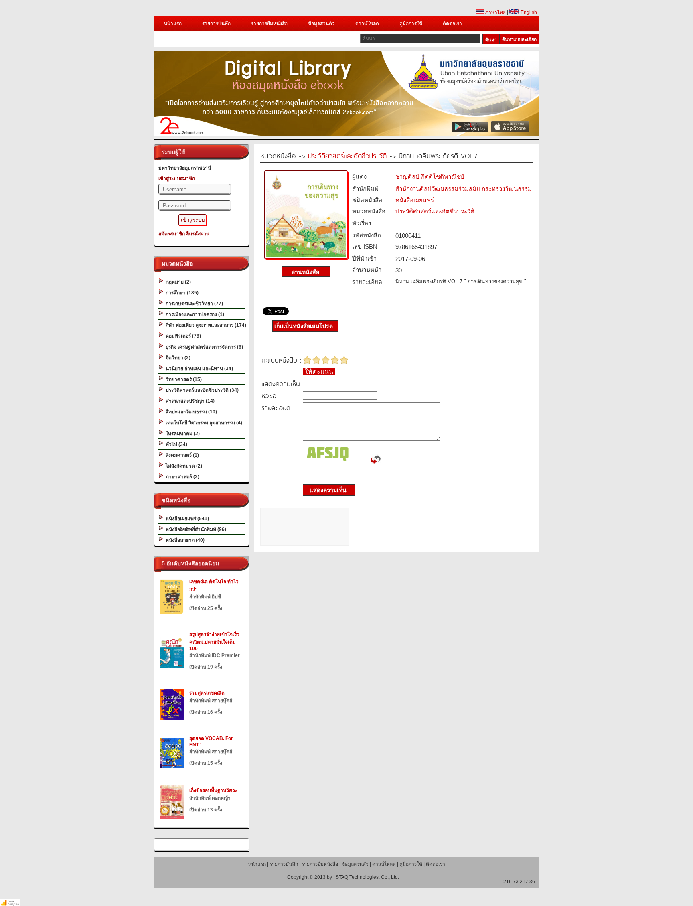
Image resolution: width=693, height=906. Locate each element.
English (528, 12)
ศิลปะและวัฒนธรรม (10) (190, 412)
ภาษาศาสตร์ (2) (181, 477)
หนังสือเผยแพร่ (414, 200)
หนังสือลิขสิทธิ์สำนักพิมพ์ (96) (194, 529)
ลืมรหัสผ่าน (197, 234)
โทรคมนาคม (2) (181, 433)
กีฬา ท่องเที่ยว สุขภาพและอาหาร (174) (204, 325)
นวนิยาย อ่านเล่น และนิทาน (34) (198, 368)
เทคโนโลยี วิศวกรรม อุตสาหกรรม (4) (202, 423)
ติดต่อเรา (452, 23)
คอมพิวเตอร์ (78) (182, 336)
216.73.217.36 (519, 881)
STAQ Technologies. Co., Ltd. (367, 877)
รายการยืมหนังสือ (269, 23)
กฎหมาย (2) (177, 282)
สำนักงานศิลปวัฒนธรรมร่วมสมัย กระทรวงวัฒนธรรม (463, 188)
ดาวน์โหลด (367, 23)
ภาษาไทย (495, 12)
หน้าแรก (173, 23)
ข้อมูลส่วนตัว (321, 23)
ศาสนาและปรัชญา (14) (189, 401)
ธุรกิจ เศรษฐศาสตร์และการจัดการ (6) (203, 347)
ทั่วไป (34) (175, 444)
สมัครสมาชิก (171, 234)
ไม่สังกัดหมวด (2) (182, 466)
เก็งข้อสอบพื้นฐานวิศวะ (213, 790)
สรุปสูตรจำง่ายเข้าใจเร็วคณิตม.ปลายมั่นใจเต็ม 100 (214, 641)
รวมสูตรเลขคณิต (207, 693)
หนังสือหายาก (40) (184, 540)
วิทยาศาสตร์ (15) (182, 379)
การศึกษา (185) (181, 293)
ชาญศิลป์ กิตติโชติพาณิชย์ (429, 176)
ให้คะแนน (319, 371)
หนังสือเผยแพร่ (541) (186, 518)
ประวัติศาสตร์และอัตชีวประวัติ (347, 155)
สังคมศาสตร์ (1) (181, 455)
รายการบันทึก (216, 23)
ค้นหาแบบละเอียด (519, 39)
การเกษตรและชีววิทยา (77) (193, 303)
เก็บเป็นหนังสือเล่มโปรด (303, 326)
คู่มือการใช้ (410, 23)
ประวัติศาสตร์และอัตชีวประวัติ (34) (201, 390)
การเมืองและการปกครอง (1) (193, 314)
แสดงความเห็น (325, 490)
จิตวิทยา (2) (176, 358)
